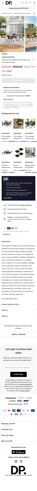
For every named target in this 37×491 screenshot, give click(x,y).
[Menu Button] (3, 3)
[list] (17, 36)
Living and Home (8, 57)
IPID (4, 110)
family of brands (24, 391)
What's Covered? (8, 103)
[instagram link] (15, 468)
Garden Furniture (7, 13)
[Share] (33, 14)
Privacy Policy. (24, 398)
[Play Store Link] (18, 459)
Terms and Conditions (14, 110)
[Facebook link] (20, 468)
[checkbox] (17, 100)
